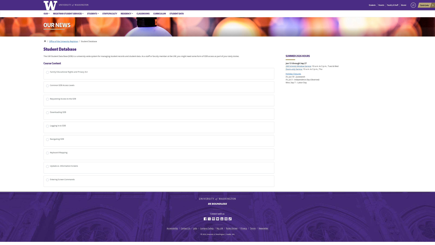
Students (372, 5)
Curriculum (159, 13)
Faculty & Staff (392, 5)
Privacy (243, 228)
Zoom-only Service (294, 69)
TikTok (230, 218)
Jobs (195, 228)
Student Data (177, 13)
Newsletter (263, 228)
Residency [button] (126, 13)
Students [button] (92, 13)
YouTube (217, 218)
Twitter (209, 218)
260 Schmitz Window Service (298, 66)
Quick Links (424, 5)
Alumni (403, 5)
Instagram (213, 218)
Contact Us (185, 228)
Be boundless (217, 204)
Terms (253, 228)
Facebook (205, 218)
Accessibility (172, 228)
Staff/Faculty (109, 13)
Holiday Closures (293, 73)
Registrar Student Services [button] (67, 13)
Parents (381, 5)
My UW (220, 228)
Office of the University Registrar (45, 40)
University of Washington (51, 5)
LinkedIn (221, 218)
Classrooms (143, 13)
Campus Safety (207, 228)
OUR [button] (46, 13)
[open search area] (413, 5)
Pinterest (225, 218)
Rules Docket (232, 228)
